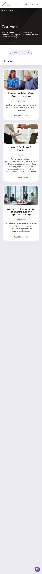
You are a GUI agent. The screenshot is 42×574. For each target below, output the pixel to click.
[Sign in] (32, 4)
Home (3, 10)
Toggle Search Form (26, 4)
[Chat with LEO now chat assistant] (37, 569)
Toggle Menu (38, 4)
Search (29, 52)
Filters (12, 61)
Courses (10, 10)
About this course (21, 116)
